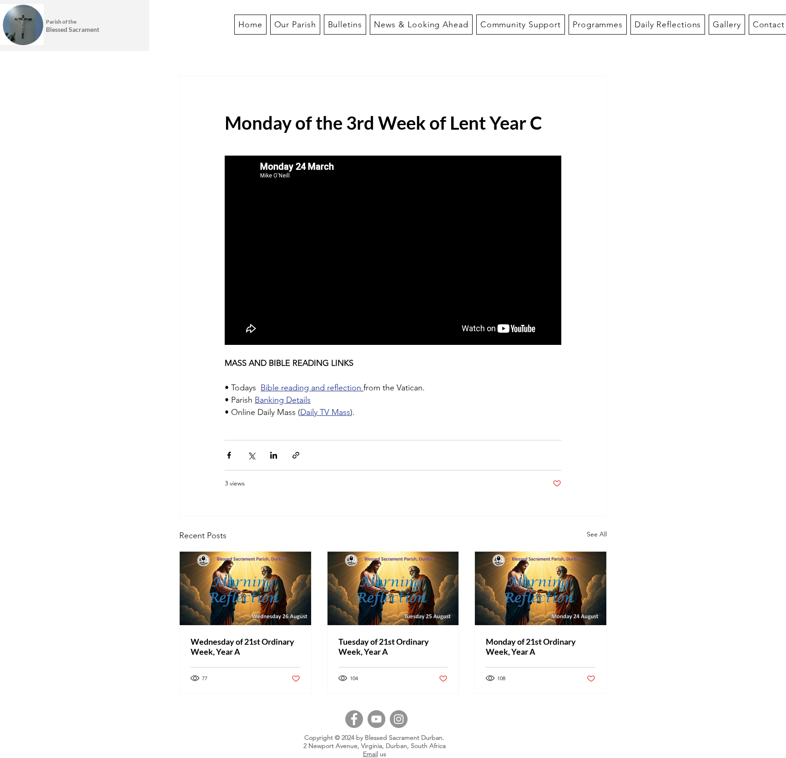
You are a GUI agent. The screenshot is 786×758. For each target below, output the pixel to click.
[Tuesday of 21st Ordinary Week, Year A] (393, 588)
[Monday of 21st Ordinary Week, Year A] (540, 588)
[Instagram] (399, 719)
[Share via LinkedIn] (273, 455)
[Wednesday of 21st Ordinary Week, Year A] (245, 588)
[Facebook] (354, 719)
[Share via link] (296, 455)
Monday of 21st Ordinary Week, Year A (531, 647)
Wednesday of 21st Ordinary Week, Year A (242, 647)
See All (597, 534)
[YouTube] (376, 719)
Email (370, 754)
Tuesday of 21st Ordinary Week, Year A (383, 647)
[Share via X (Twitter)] (251, 455)
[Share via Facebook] (229, 455)
